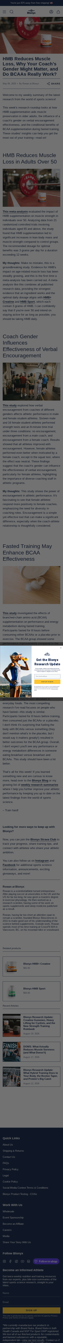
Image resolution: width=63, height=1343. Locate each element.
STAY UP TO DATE (47, 681)
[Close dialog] (60, 648)
